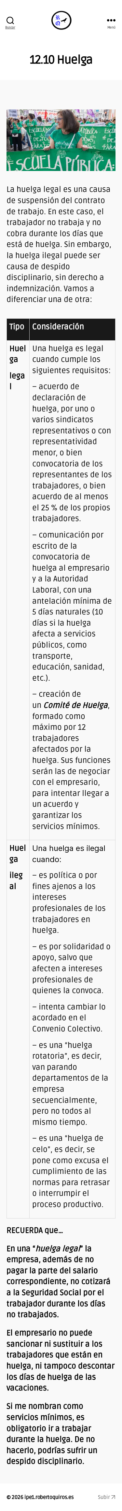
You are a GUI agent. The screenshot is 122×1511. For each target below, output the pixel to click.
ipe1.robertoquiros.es (49, 1497)
